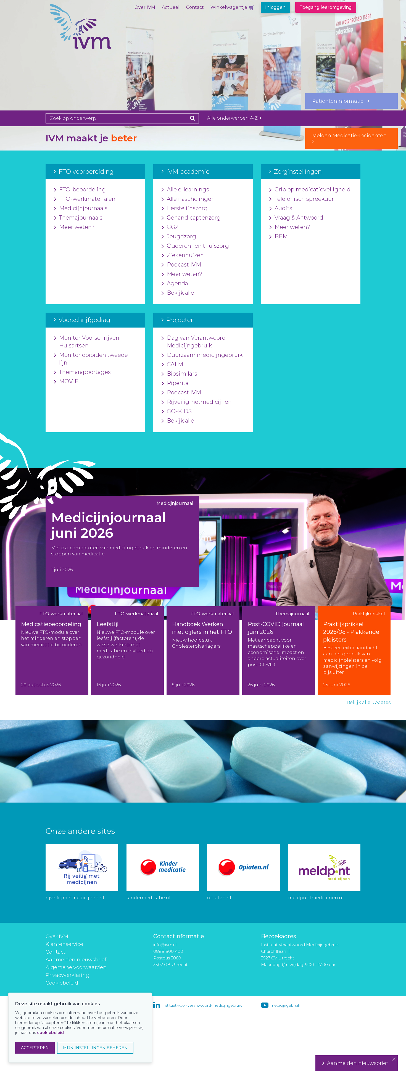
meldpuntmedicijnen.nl (316, 897)
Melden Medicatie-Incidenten (351, 136)
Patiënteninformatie (340, 101)
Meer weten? (77, 227)
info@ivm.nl (164, 944)
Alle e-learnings (188, 189)
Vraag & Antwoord (299, 217)
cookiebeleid (50, 1032)
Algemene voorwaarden (76, 967)
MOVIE (68, 381)
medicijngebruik (285, 1005)
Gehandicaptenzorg (194, 217)
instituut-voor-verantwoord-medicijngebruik (202, 1005)
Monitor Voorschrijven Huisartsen (89, 341)
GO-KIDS (179, 411)
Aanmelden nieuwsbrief (76, 960)
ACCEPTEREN (35, 1047)
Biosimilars (182, 373)
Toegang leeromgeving (326, 7)
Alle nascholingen (191, 199)
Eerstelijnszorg (187, 208)
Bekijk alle (180, 292)
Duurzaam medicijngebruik (204, 355)
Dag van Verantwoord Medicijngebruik (196, 341)
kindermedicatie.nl (148, 897)
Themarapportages (85, 372)
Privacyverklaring (67, 975)
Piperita (178, 383)
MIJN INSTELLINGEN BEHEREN (95, 1047)
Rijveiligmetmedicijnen (199, 402)
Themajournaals (80, 217)
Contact (195, 7)
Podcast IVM (184, 264)
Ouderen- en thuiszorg (198, 245)
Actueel (171, 7)
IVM (99, 31)
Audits (283, 208)
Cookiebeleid (62, 983)
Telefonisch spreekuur (304, 199)
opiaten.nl (219, 897)
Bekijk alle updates (369, 702)
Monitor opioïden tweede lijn (93, 359)
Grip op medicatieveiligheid (312, 189)
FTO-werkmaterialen (87, 199)
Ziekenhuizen (185, 255)
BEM (281, 236)
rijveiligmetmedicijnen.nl (75, 897)
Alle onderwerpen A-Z (233, 118)
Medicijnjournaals (83, 208)
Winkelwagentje (228, 7)
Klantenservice (64, 944)
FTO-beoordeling (82, 189)
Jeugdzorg (181, 236)
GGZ (173, 227)
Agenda (177, 283)
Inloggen (275, 7)
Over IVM (145, 7)
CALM (175, 364)
